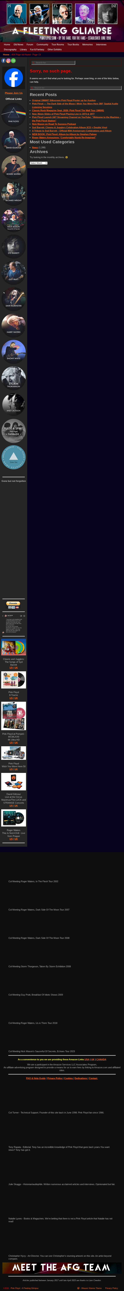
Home (7, 44)
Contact (93, 1078)
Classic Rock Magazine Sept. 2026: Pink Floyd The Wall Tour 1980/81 (68, 110)
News (35, 147)
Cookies (68, 1078)
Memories (87, 44)
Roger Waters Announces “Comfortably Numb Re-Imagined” (64, 137)
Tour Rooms (58, 44)
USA (87, 1059)
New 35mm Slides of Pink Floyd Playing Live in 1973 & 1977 (63, 114)
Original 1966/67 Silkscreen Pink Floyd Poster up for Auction (64, 100)
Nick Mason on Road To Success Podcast (54, 124)
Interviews (101, 44)
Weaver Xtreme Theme (91, 1288)
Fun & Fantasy (37, 49)
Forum (30, 44)
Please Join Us (14, 93)
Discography (10, 49)
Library (23, 49)
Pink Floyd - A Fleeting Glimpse (24, 1288)
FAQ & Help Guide (36, 1078)
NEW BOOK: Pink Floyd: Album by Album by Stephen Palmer (64, 134)
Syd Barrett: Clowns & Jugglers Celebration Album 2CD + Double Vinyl (69, 127)
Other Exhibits (55, 49)
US (11, 667)
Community (42, 44)
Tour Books (73, 44)
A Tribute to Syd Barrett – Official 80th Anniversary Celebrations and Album (71, 130)
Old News (18, 44)
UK (16, 667)
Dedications (81, 1078)
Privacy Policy (55, 1078)
